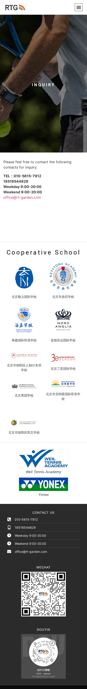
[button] (79, 7)
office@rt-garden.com (22, 197)
